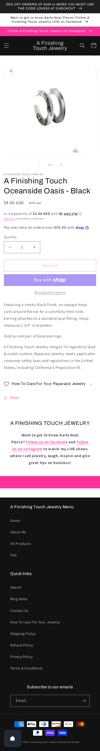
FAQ (13, 555)
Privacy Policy (21, 656)
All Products (20, 543)
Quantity (10, 237)
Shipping (9, 218)
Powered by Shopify (68, 742)
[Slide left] (38, 164)
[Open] (12, 738)
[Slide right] (61, 164)
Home (15, 520)
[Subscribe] (83, 701)
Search (16, 587)
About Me (18, 532)
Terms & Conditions (26, 668)
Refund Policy (21, 645)
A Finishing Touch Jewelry (43, 742)
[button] (6, 45)
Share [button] (14, 397)
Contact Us (19, 610)
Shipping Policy (23, 633)
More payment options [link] (50, 292)
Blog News (18, 599)
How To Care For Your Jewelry (35, 622)
